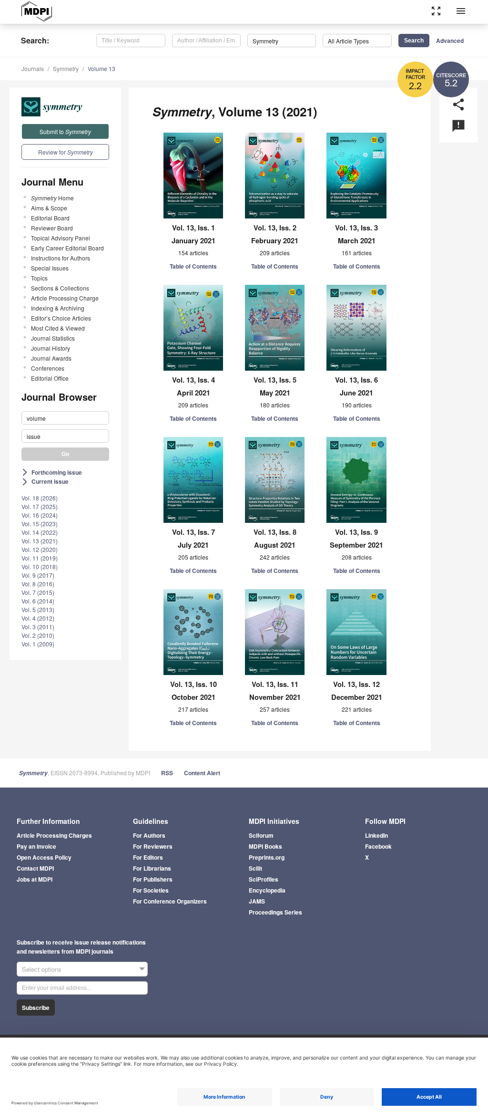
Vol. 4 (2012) (37, 618)
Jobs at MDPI (34, 879)
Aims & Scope (49, 208)
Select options (41, 969)
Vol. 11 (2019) (39, 558)
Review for (65, 152)
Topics (39, 278)
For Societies (151, 890)
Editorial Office (50, 378)
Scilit (255, 868)
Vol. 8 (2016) (37, 584)
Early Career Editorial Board (67, 248)
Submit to (65, 131)
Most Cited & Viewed (58, 328)
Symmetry (66, 68)
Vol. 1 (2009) (37, 644)
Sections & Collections (60, 288)
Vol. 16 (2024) (39, 515)
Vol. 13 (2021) (39, 541)
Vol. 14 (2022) (39, 532)
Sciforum (261, 835)
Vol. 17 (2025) (39, 506)
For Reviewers (153, 846)
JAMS (257, 901)
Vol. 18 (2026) (39, 498)
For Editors (148, 857)
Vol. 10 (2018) (39, 566)
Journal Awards (51, 358)
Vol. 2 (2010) (37, 635)
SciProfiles (263, 879)
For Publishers (153, 879)
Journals (32, 68)
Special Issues (50, 268)
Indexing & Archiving (57, 308)
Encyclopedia (267, 890)
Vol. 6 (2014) (37, 601)
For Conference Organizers (170, 901)
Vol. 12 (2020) (39, 549)
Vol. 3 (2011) (37, 627)
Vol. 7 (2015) (37, 592)
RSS (167, 773)
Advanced (450, 40)
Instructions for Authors (60, 258)
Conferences (47, 368)
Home (52, 198)
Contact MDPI (35, 868)
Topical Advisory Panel (60, 238)
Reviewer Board (52, 228)
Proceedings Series (275, 912)
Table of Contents (193, 266)
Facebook (378, 846)
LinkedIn (376, 835)
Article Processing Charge (65, 298)
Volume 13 (101, 68)
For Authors (149, 835)
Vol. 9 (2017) (37, 575)
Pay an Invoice (36, 846)
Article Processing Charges (54, 835)
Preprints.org (267, 857)
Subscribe (36, 1007)
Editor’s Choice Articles (61, 318)
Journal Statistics (53, 338)
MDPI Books (265, 846)
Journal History (50, 348)
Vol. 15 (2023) (39, 524)
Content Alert (202, 773)
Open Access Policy (44, 857)
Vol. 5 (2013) (37, 609)
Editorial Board (50, 218)
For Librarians (152, 868)
